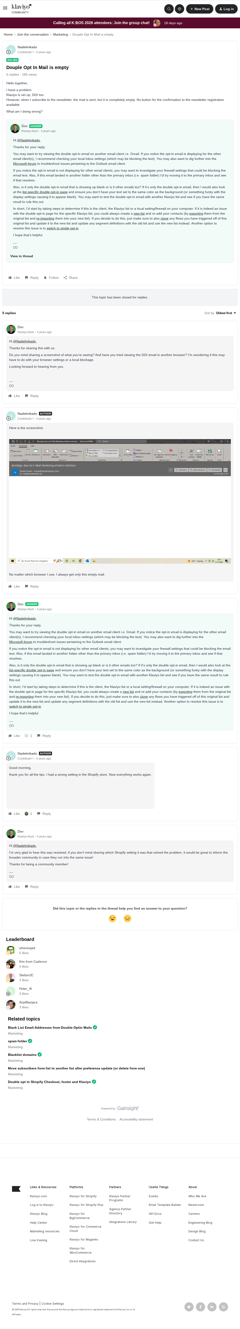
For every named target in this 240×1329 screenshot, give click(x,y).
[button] (5, 9)
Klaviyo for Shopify (83, 1196)
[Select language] (179, 9)
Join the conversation (33, 34)
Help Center (38, 1222)
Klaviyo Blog (38, 1213)
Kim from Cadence (33, 961)
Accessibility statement (136, 1119)
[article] (120, 362)
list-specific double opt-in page (45, 192)
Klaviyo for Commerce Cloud (85, 1229)
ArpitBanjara (28, 1002)
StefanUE (26, 975)
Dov (24, 126)
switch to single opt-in (63, 228)
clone (165, 218)
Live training (38, 1240)
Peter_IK (25, 989)
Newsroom (196, 1205)
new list (139, 213)
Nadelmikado (27, 47)
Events (153, 1196)
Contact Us (196, 1240)
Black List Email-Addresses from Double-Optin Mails (50, 1027)
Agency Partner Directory (120, 1211)
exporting (196, 213)
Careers (194, 1213)
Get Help (155, 1222)
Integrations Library (123, 1222)
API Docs (155, 1213)
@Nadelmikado (28, 140)
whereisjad (27, 948)
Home (8, 34)
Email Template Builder (165, 1205)
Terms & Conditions (101, 1119)
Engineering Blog (200, 1222)
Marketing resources (45, 1231)
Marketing (60, 34)
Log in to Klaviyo (41, 1205)
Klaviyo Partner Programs (120, 1198)
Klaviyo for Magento (84, 1239)
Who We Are (197, 1196)
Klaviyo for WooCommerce (81, 1250)
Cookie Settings (52, 1303)
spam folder (17, 1041)
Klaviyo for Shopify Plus (86, 1205)
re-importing (45, 218)
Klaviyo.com (38, 1196)
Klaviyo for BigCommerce (80, 1216)
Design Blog (197, 1231)
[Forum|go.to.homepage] (22, 9)
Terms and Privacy (25, 1303)
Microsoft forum (24, 163)
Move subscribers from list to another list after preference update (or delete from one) (76, 1068)
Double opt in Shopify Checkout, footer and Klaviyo (49, 1082)
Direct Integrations (83, 1261)
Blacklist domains (22, 1055)
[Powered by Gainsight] (120, 1109)
